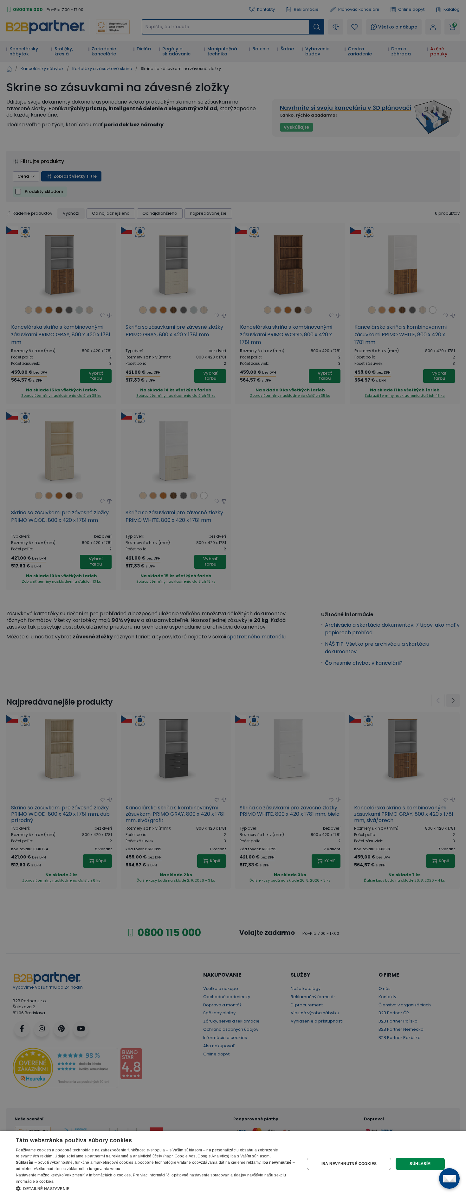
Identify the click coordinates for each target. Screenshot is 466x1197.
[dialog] (233, 1164)
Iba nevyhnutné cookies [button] (349, 1164)
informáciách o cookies (110, 1175)
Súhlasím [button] (420, 1164)
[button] (156, 1188)
